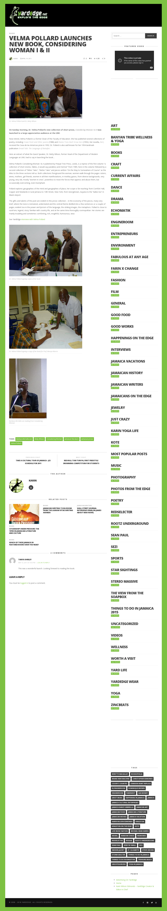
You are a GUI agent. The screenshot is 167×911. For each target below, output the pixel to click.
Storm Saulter (118, 855)
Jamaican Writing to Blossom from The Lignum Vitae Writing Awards (58, 510)
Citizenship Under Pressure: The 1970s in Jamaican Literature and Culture (24, 531)
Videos (117, 635)
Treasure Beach (145, 859)
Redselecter (121, 512)
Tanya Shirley (24, 559)
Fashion (118, 280)
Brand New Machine (121, 779)
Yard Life (119, 670)
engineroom (117, 793)
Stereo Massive (124, 581)
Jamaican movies (119, 817)
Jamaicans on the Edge (131, 396)
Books (12, 33)
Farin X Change (124, 268)
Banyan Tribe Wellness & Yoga (131, 139)
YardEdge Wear (124, 682)
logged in (24, 583)
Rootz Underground (130, 523)
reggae (129, 840)
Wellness (119, 647)
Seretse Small (130, 845)
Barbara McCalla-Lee (24, 439)
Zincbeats (120, 705)
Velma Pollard (16, 443)
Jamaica (151, 798)
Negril (115, 836)
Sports (117, 558)
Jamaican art (142, 807)
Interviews (121, 349)
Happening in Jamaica (135, 798)
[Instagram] (147, 902)
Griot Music (117, 798)
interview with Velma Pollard (33, 219)
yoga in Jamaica (136, 864)
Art (114, 126)
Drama (117, 199)
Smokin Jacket (118, 850)
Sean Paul (120, 535)
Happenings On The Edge (132, 338)
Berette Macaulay (120, 774)
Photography (123, 477)
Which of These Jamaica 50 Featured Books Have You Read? (24, 543)
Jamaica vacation (137, 817)
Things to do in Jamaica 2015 (132, 610)
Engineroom (122, 222)
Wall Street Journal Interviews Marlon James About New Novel (89, 510)
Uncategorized (124, 624)
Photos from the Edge (130, 489)
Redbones (141, 836)
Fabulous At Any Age (129, 257)
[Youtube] (156, 902)
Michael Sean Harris (140, 831)
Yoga (115, 693)
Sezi (114, 547)
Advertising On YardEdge (126, 880)
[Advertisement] (110, 15)
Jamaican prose (87, 439)
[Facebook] (143, 902)
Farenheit (130, 793)
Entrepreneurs (124, 234)
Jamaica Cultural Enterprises (125, 802)
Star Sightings (124, 570)
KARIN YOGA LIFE (124, 431)
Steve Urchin (148, 850)
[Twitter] (152, 902)
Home (118, 883)
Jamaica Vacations (128, 361)
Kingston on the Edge (122, 826)
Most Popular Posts (129, 454)
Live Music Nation (120, 831)
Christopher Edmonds (143, 779)
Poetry (117, 500)
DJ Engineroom (118, 788)
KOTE (115, 442)
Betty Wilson (39, 439)
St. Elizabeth (133, 850)
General (118, 303)
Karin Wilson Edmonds (122, 821)
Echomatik (120, 210)
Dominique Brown (136, 788)
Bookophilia (136, 774)
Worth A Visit (123, 658)
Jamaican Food (118, 812)
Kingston (140, 821)
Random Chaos (127, 836)
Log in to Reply (43, 563)
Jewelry (118, 408)
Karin (15, 58)
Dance (116, 187)
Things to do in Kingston (123, 859)
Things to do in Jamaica (138, 855)
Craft (116, 164)
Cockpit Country (119, 783)
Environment (123, 245)
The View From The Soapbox (127, 595)
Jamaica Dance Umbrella (122, 807)
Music (116, 465)
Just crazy (120, 419)
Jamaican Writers (84, 505)
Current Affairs (125, 176)
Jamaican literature (72, 439)
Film (115, 292)
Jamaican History (127, 373)
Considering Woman (54, 439)
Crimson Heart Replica (140, 783)
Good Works (122, 326)
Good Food (120, 315)
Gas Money (143, 793)
